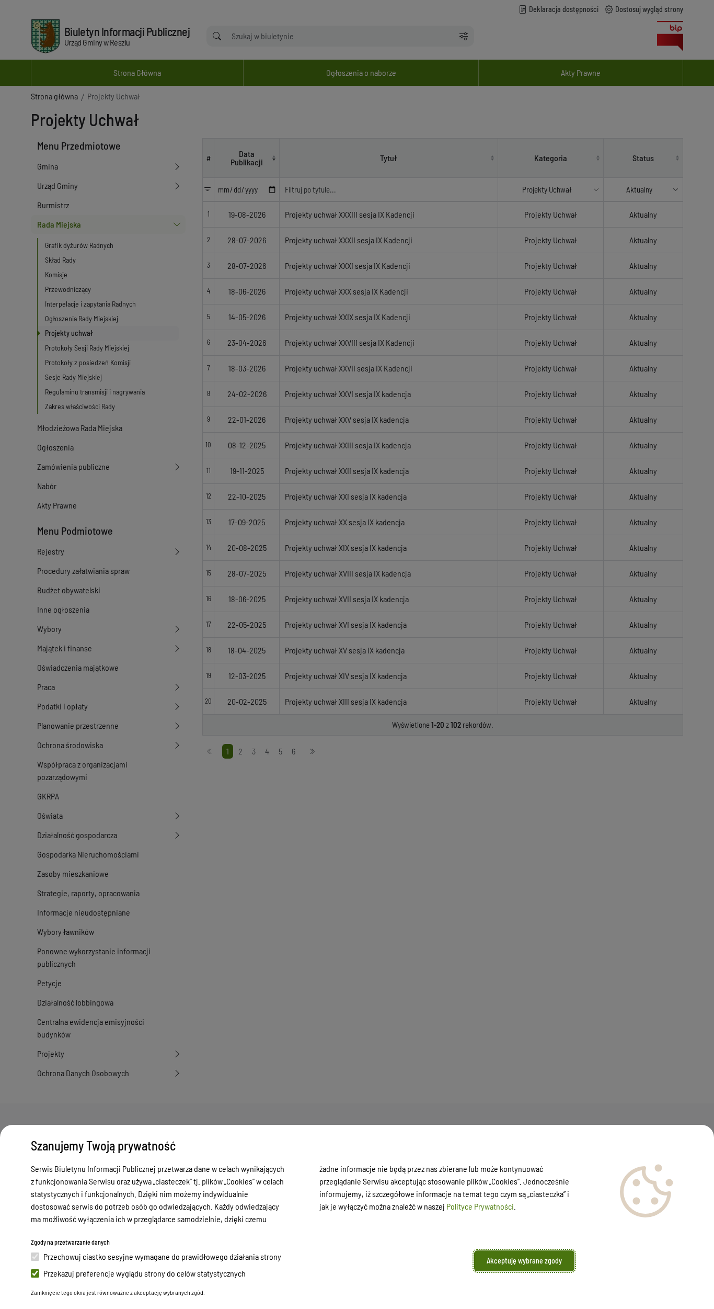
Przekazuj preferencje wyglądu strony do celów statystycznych (144, 1273)
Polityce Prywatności (480, 1206)
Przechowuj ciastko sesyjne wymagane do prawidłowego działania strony (162, 1256)
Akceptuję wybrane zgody (524, 1260)
